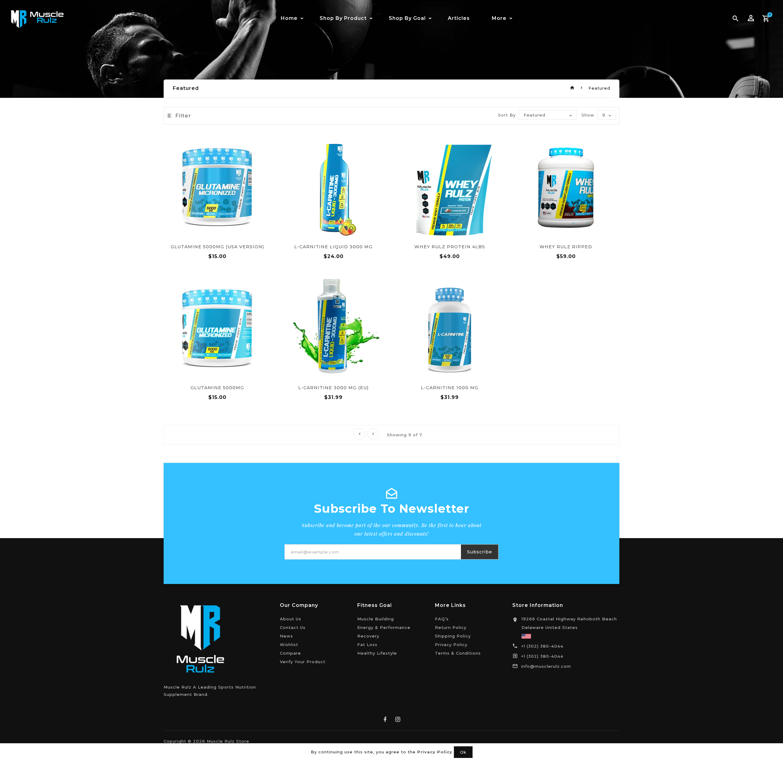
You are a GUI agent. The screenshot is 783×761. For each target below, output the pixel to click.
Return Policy (450, 627)
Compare (290, 653)
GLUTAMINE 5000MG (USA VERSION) (217, 246)
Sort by (507, 115)
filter (183, 116)
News (286, 636)
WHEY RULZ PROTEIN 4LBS (449, 246)
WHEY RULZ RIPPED (566, 246)
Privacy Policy (451, 644)
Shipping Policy (453, 636)
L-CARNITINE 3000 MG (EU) (333, 387)
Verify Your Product (302, 661)
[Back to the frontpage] (572, 88)
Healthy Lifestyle (377, 653)
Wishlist (289, 644)
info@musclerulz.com (546, 666)
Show (587, 115)
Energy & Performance (383, 627)
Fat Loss (367, 644)
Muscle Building (375, 618)
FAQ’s (442, 618)
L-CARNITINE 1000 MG (449, 387)
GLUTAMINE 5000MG (217, 387)
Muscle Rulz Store (228, 741)
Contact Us (293, 627)
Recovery (368, 636)
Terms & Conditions (458, 653)
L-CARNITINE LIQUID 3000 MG (333, 246)
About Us (290, 618)
